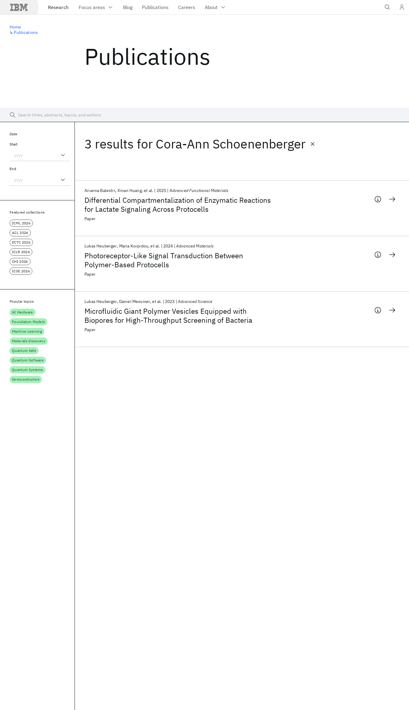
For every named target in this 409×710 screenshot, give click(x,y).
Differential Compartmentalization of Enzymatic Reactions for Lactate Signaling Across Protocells (177, 205)
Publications (26, 32)
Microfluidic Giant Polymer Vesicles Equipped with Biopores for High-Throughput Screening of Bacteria (168, 316)
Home (15, 27)
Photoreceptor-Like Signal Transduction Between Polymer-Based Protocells (163, 260)
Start (14, 144)
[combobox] (40, 155)
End (13, 168)
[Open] (62, 155)
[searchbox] (204, 115)
